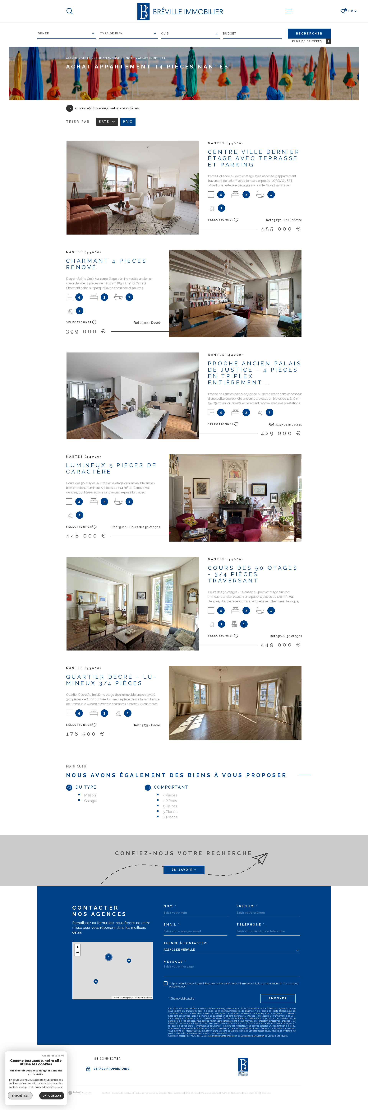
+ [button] (77, 946)
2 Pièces (170, 801)
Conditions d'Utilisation (252, 1036)
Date (104, 121)
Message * (175, 961)
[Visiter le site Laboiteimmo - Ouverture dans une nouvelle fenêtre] (79, 1093)
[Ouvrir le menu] (289, 11)
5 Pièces (170, 811)
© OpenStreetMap (143, 997)
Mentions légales (210, 1093)
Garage (90, 801)
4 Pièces (170, 795)
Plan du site (192, 1093)
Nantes (129, 58)
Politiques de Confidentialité (221, 1036)
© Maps (127, 997)
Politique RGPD (252, 1093)
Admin (225, 1093)
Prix (128, 121)
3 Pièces (170, 806)
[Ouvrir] (69, 11)
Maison (90, 795)
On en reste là (51, 1055)
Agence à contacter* (186, 943)
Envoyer (278, 998)
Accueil (72, 58)
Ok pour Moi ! (52, 1095)
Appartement (148, 58)
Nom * (170, 906)
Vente (85, 58)
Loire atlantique (107, 58)
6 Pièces (170, 817)
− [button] (77, 952)
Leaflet (116, 997)
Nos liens (236, 1093)
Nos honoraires (176, 1093)
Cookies (266, 1093)
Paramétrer (20, 1095)
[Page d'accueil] (179, 11)
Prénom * (247, 906)
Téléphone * (251, 924)
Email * (172, 924)
